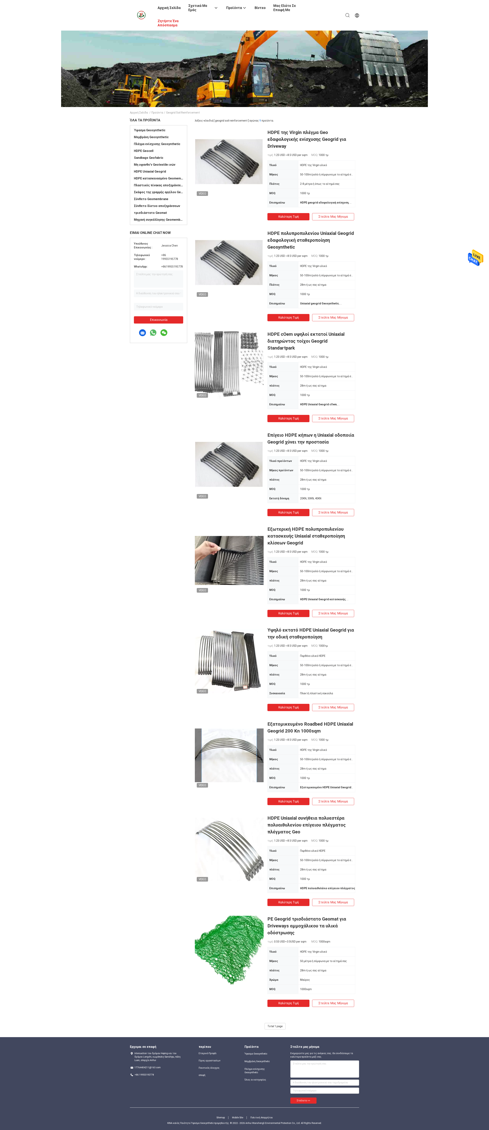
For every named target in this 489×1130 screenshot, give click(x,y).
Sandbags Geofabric (148, 158)
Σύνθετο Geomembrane (151, 199)
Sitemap (220, 1117)
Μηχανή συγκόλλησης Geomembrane (158, 219)
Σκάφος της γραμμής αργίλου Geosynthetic (158, 192)
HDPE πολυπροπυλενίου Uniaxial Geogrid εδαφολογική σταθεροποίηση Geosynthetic (310, 240)
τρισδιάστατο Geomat (150, 213)
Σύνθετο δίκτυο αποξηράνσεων (157, 206)
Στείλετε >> (303, 1100)
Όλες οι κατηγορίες (255, 1079)
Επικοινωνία (158, 320)
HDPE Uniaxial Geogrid (150, 171)
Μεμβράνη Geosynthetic (151, 137)
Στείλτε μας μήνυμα (333, 216)
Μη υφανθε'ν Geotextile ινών (154, 164)
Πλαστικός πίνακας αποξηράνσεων (158, 185)
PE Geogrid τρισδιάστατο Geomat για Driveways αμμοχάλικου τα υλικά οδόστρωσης (306, 925)
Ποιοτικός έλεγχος (209, 1068)
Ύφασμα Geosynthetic (149, 130)
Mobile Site (237, 1117)
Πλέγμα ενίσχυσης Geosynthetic (157, 144)
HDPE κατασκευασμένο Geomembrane (158, 178)
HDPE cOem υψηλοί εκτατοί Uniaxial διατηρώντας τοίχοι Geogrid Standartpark (306, 341)
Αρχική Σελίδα (139, 112)
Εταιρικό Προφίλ (208, 1053)
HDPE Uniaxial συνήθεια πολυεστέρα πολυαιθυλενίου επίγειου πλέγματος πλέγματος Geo (306, 825)
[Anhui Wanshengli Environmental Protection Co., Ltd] (141, 14)
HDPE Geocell (143, 151)
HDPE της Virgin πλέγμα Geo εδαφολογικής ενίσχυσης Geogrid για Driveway (306, 139)
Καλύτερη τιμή (288, 216)
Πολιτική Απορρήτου (261, 1117)
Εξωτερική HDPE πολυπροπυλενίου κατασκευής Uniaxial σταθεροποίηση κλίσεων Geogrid (306, 536)
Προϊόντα (157, 112)
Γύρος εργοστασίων (209, 1060)
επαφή (202, 1075)
